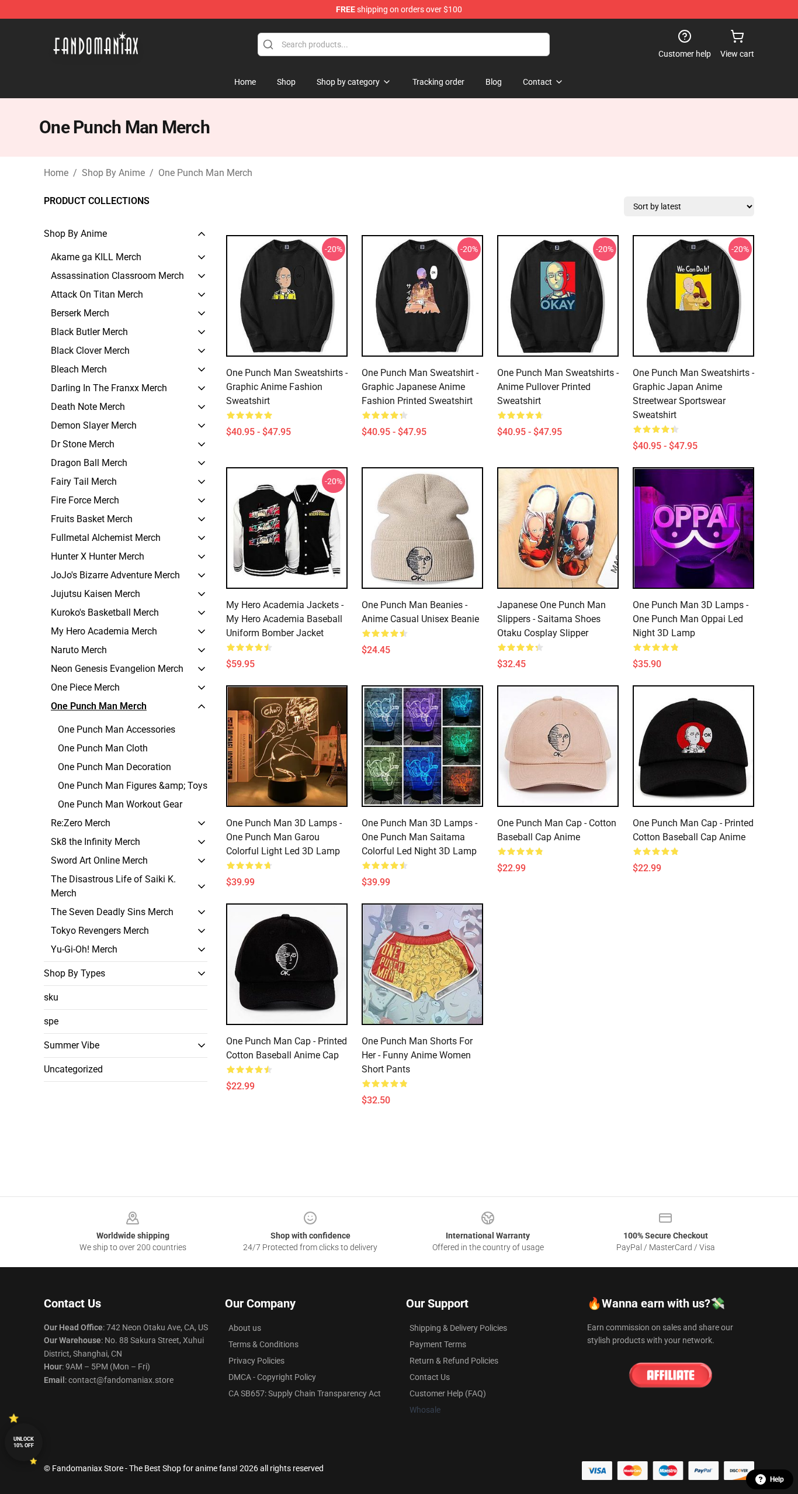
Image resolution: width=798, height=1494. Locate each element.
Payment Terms (438, 1344)
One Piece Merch (85, 687)
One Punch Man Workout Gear (120, 804)
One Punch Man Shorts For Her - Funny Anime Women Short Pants (417, 1055)
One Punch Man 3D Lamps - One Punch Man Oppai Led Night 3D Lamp (690, 619)
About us (244, 1328)
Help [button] (777, 1479)
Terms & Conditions (263, 1344)
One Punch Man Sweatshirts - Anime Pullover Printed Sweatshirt (558, 386)
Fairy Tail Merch (84, 481)
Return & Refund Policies (454, 1360)
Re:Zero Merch (80, 823)
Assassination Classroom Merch (117, 275)
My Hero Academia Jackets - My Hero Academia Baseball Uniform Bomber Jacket (285, 619)
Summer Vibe (71, 1045)
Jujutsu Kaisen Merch (95, 593)
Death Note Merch (88, 406)
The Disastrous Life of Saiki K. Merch (113, 886)
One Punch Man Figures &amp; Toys (132, 785)
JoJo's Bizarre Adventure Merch (115, 575)
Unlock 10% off (23, 1442)
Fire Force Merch (85, 500)
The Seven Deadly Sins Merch (112, 911)
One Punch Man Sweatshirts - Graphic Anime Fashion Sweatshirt (287, 386)
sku (51, 997)
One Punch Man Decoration (114, 766)
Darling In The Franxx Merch (109, 388)
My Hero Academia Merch (104, 631)
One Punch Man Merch (205, 172)
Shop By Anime (113, 172)
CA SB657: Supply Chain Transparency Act (304, 1393)
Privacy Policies (256, 1360)
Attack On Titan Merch (97, 294)
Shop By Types (74, 973)
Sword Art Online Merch (99, 860)
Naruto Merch (79, 649)
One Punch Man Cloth (103, 748)
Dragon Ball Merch (89, 462)
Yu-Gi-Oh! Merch (84, 949)
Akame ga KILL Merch (96, 257)
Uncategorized (73, 1069)
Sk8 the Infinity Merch (95, 841)
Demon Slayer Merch (94, 425)
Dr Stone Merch (83, 444)
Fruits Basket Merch (92, 519)
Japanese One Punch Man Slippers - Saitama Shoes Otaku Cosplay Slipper (551, 619)
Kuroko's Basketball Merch (105, 612)
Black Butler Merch (89, 331)
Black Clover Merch (90, 350)
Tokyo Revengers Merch (100, 930)
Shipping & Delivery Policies (458, 1328)
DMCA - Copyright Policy (272, 1377)
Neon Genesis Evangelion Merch (117, 668)
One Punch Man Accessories (116, 729)
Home (56, 172)
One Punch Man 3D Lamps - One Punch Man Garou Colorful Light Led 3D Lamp (284, 837)
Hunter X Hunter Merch (97, 556)
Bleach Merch (79, 369)
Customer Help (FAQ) (448, 1393)
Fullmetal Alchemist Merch (106, 537)
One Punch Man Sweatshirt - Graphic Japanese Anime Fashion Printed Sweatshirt (420, 386)
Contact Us (430, 1377)
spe (51, 1021)
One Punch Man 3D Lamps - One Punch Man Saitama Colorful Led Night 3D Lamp (419, 837)
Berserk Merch (80, 313)
